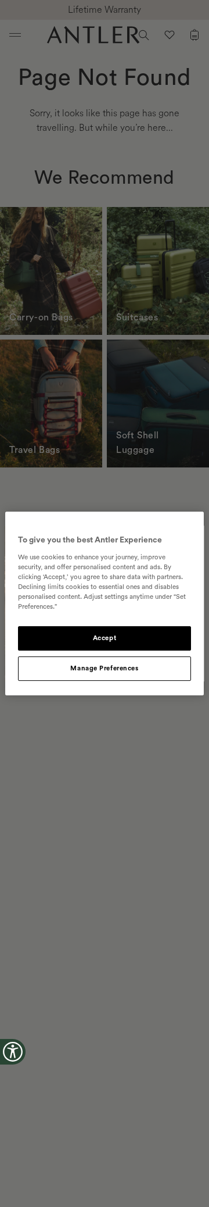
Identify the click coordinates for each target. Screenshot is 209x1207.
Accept (104, 638)
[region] (104, 603)
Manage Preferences (104, 668)
